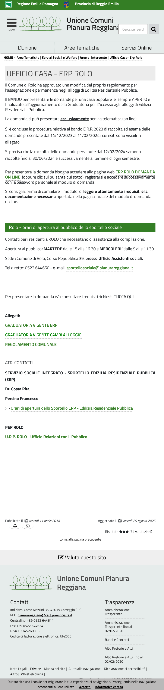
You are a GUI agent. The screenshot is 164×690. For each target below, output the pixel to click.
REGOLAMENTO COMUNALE (31, 344)
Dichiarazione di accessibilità (124, 668)
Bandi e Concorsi (117, 640)
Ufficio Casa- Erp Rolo (126, 57)
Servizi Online (137, 47)
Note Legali (18, 668)
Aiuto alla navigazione (85, 668)
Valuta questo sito (85, 557)
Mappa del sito (54, 668)
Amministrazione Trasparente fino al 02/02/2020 (118, 627)
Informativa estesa (109, 686)
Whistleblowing (32, 674)
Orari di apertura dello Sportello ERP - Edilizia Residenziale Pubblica (72, 408)
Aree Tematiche (82, 47)
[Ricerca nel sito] (154, 29)
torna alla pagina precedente (80, 539)
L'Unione (27, 47)
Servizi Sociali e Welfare (59, 57)
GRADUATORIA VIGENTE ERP (31, 325)
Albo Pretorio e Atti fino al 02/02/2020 (124, 659)
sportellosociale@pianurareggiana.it (99, 268)
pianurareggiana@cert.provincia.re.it (45, 615)
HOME (8, 57)
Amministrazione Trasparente (117, 612)
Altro (14, 674)
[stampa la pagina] (15, 526)
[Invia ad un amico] (28, 526)
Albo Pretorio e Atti (119, 648)
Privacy (35, 668)
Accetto (85, 686)
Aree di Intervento (93, 57)
